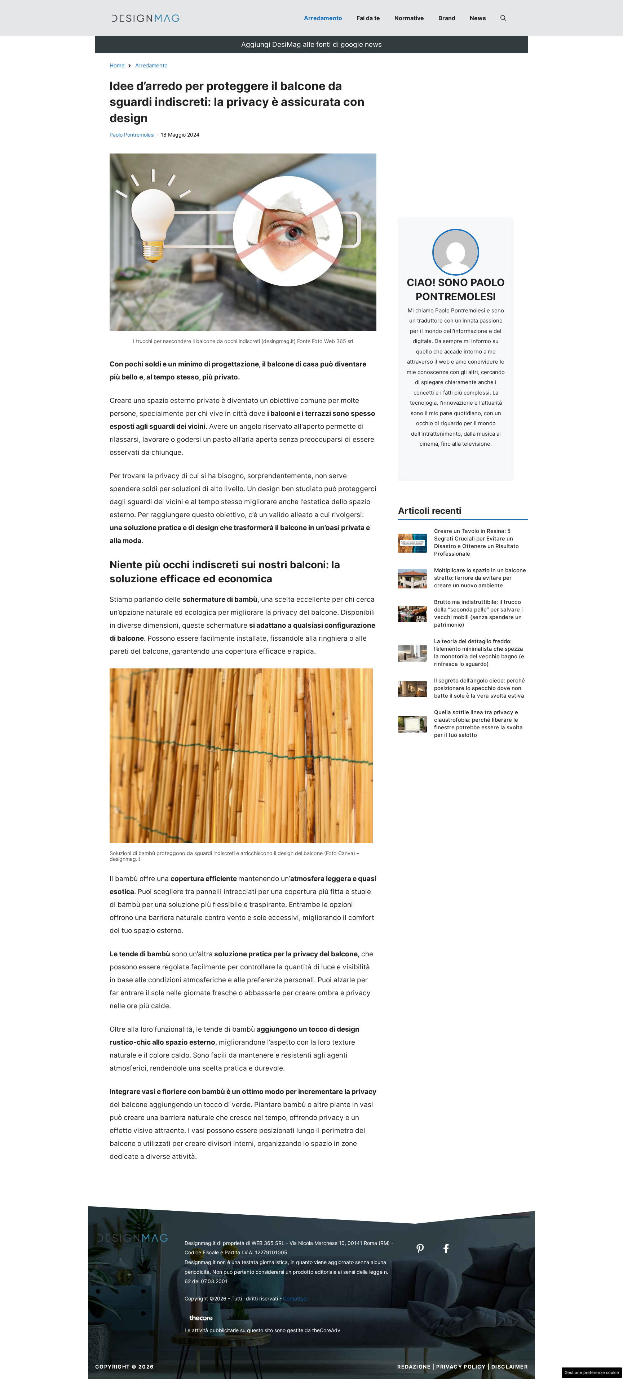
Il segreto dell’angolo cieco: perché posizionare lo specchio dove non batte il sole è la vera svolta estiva (479, 688)
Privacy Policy (461, 1367)
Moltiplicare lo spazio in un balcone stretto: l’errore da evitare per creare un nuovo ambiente (480, 578)
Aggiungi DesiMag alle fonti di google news (311, 44)
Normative (409, 18)
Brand (446, 18)
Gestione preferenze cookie (592, 1372)
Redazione (414, 1367)
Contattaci (295, 1298)
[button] (503, 18)
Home (117, 65)
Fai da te (368, 18)
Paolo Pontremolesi (132, 135)
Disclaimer (509, 1367)
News (478, 18)
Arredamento (323, 18)
